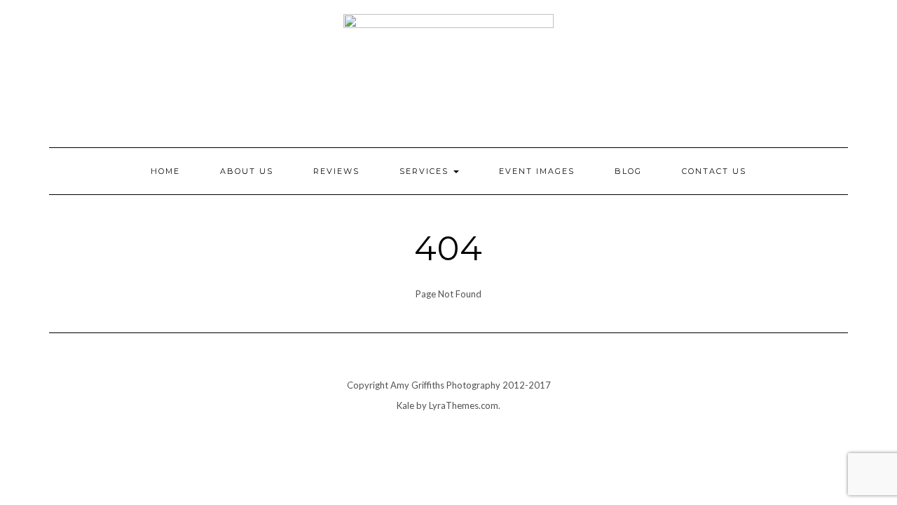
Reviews (336, 171)
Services (425, 171)
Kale (405, 405)
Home (165, 171)
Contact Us (714, 171)
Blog (628, 171)
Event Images (537, 171)
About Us (246, 171)
